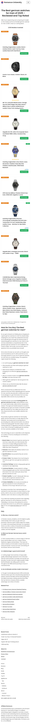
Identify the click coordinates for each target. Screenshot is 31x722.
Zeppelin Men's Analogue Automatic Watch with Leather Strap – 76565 (15, 252)
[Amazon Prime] (26, 169)
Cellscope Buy (5, 644)
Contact (3, 659)
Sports (3, 683)
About (2, 656)
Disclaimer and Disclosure (8, 651)
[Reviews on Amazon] (15, 100)
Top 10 (2, 676)
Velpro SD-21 (4, 639)
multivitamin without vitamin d (9, 634)
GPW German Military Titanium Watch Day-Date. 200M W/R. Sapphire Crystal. (15, 194)
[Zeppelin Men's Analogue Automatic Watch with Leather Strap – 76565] (15, 244)
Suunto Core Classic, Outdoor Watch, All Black (14, 75)
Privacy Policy (4, 654)
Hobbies (4, 686)
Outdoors (4, 688)
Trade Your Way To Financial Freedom (11, 637)
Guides (3, 673)
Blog (2, 668)
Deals (2, 671)
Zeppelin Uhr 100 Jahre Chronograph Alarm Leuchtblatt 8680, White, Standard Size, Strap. (15, 133)
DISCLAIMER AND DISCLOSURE (8, 698)
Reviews (3, 666)
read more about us (15, 505)
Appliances (4, 678)
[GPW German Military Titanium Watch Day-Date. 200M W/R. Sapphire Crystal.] (15, 185)
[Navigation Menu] (28, 2)
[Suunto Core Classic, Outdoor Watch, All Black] (15, 67)
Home (2, 663)
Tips (3, 681)
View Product (24, 53)
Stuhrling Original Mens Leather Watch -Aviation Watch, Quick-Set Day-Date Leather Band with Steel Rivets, (14, 49)
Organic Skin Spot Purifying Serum (10, 642)
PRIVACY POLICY (6, 695)
